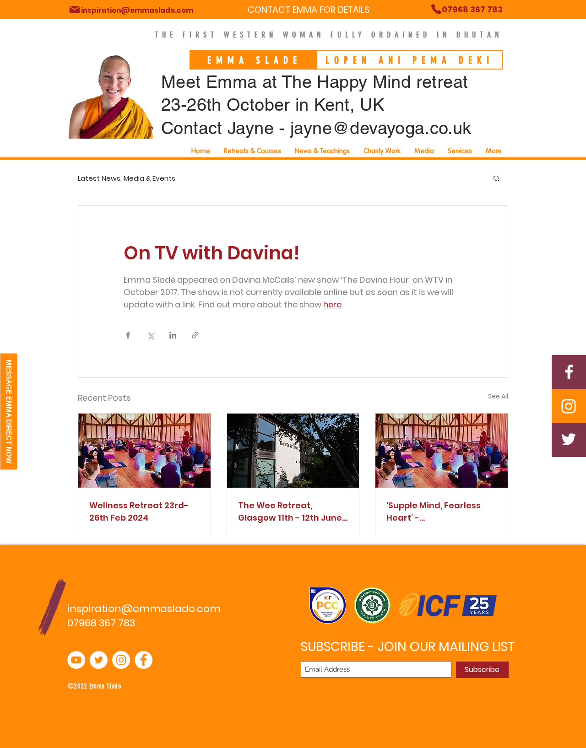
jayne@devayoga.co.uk (381, 128)
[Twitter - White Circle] (99, 660)
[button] (460, 151)
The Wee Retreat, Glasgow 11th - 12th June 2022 (290, 512)
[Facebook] (569, 372)
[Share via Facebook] (128, 335)
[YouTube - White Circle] (76, 660)
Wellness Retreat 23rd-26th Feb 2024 (139, 511)
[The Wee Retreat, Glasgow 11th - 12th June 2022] (293, 451)
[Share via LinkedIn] (172, 335)
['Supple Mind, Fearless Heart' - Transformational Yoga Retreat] (441, 451)
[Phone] (75, 10)
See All (498, 396)
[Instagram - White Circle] (121, 660)
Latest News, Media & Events (126, 178)
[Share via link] (195, 335)
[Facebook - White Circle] (143, 660)
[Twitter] (568, 439)
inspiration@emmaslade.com (143, 609)
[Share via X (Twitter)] (150, 335)
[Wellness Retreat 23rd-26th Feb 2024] (144, 451)
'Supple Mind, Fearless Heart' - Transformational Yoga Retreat (437, 512)
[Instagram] (568, 406)
